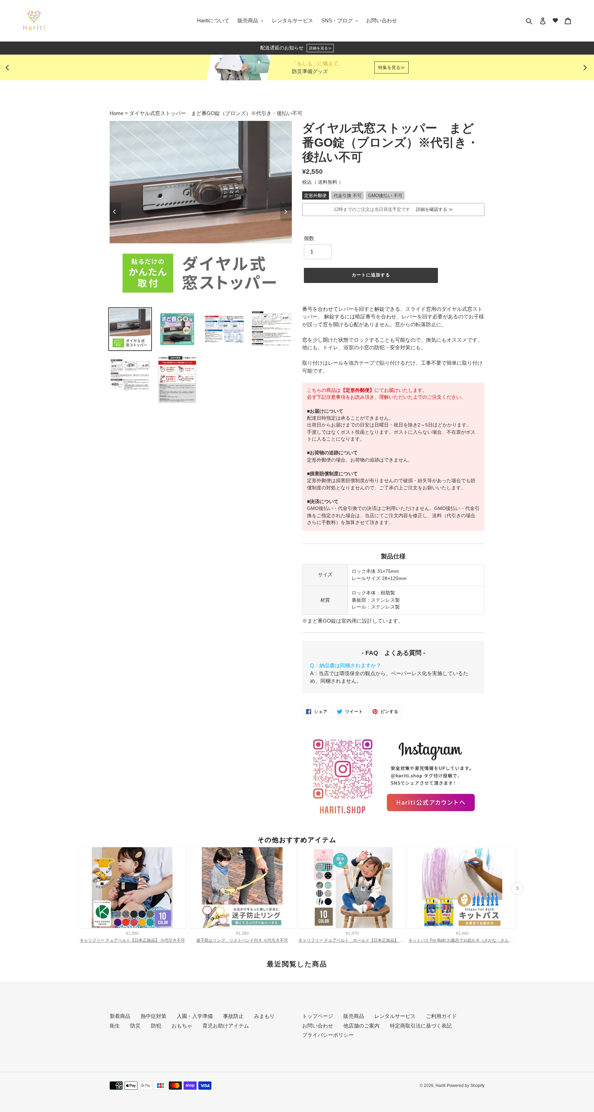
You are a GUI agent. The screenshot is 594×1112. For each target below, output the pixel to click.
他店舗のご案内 (361, 1026)
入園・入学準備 (195, 1016)
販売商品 (353, 1016)
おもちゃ (182, 1026)
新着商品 (120, 1016)
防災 (135, 1026)
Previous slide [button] (9, 67)
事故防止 (233, 1016)
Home (117, 113)
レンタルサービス (395, 1016)
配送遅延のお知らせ (296, 47)
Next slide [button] (585, 67)
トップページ (317, 1016)
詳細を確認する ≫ (432, 209)
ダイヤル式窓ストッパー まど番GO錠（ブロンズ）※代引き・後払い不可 (215, 113)
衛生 (115, 1026)
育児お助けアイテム (225, 1026)
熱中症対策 (153, 1016)
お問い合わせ (317, 1026)
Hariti (441, 1085)
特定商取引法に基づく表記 (421, 1026)
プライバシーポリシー (328, 1035)
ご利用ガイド (441, 1016)
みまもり (264, 1016)
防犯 (156, 1026)
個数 (309, 238)
